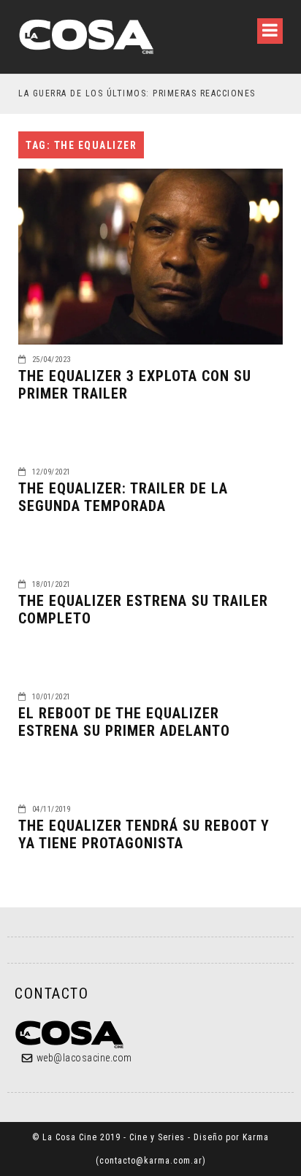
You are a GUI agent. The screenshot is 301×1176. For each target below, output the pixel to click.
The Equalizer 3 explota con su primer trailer (134, 384)
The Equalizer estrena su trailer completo (143, 609)
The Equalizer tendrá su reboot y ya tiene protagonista (144, 834)
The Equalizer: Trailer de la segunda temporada (123, 497)
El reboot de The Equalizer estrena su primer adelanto (124, 721)
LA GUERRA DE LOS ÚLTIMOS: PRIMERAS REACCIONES (137, 93)
